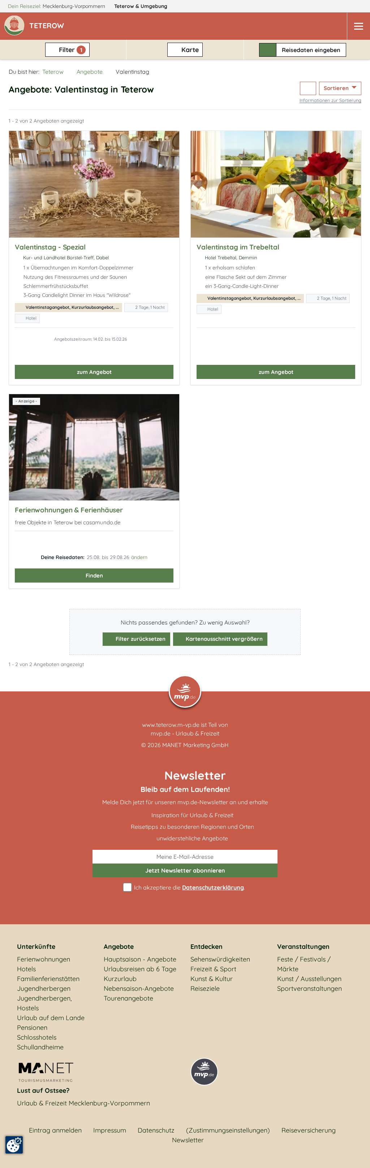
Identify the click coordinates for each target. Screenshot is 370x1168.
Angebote (90, 71)
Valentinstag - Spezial (50, 247)
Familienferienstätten (48, 979)
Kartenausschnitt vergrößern (223, 638)
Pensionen (32, 1027)
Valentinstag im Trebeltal (238, 247)
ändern (139, 557)
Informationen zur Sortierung (330, 100)
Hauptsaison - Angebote (140, 959)
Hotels (26, 969)
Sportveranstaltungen (309, 988)
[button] (48, 26)
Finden (94, 575)
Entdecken (206, 946)
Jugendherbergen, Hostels (44, 1003)
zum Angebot (94, 371)
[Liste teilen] (308, 88)
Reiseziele (205, 988)
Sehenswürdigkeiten (220, 959)
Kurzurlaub (120, 979)
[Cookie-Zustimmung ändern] (14, 1145)
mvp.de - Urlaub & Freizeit (185, 733)
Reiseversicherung (308, 1130)
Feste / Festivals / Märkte (304, 964)
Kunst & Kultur (211, 979)
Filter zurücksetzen (139, 638)
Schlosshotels (36, 1037)
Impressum (109, 1130)
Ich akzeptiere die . (189, 887)
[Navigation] (358, 26)
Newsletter (188, 1140)
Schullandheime (40, 1047)
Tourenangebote (128, 998)
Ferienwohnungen (43, 959)
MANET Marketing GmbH (195, 745)
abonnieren (185, 870)
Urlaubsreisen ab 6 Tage (140, 969)
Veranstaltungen (303, 946)
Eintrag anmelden (55, 1130)
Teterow (140, 6)
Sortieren (337, 88)
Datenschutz (156, 1130)
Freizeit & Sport (213, 969)
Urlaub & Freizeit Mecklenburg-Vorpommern (83, 1103)
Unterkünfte (36, 946)
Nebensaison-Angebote (139, 988)
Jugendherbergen (43, 988)
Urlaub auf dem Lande (51, 1018)
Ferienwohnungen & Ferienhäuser (69, 510)
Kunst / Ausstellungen (309, 979)
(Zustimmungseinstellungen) (228, 1130)
